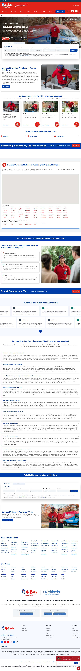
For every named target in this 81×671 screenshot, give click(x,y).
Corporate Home (76, 637)
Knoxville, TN (34, 540)
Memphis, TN (34, 548)
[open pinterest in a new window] (67, 19)
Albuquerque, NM (5, 540)
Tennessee (63, 571)
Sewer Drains (33, 136)
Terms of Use (24, 661)
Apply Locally (76, 5)
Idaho (12, 574)
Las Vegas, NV (34, 543)
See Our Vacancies (7, 520)
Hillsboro (27, 213)
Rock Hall (50, 210)
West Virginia (74, 569)
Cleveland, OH (4, 550)
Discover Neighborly (26, 614)
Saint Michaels (51, 213)
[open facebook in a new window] (64, 19)
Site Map (74, 635)
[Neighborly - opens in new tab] (6, 646)
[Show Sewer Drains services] (52, 136)
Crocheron (13, 215)
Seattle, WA (64, 554)
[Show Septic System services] (78, 136)
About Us (43, 11)
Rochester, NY (54, 552)
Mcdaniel (35, 215)
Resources (51, 11)
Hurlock (27, 215)
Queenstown (44, 217)
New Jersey (44, 571)
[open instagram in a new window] (73, 19)
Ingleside (27, 217)
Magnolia (20, 224)
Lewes (20, 222)
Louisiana (23, 574)
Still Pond (58, 208)
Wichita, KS (73, 554)
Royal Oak (51, 212)
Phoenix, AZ (54, 543)
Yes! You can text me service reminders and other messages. (17, 53)
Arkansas (3, 571)
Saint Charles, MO (65, 540)
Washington (74, 567)
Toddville (58, 217)
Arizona (3, 569)
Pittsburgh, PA (54, 545)
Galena (20, 216)
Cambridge (5, 213)
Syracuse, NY (74, 543)
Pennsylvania (54, 574)
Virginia (63, 578)
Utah (62, 576)
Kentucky (23, 571)
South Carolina (64, 567)
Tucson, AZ (73, 545)
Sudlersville (59, 210)
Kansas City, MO (25, 554)
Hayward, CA (24, 549)
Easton (20, 211)
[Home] (1, 15)
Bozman (5, 212)
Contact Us (48, 630)
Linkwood (35, 208)
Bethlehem (5, 208)
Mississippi (33, 571)
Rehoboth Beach (29, 224)
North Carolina (44, 578)
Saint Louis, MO (64, 543)
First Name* (6, 48)
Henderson (28, 212)
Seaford (35, 222)
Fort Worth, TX (24, 547)
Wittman (65, 212)
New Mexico (44, 574)
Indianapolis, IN (24, 551)
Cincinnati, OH (4, 548)
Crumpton (12, 217)
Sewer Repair (45, 113)
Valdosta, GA (74, 548)
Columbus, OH (14, 544)
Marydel (35, 212)
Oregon (53, 571)
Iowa (22, 567)
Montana (33, 576)
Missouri (33, 574)
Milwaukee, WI (44, 540)
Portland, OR (54, 548)
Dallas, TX (13, 547)
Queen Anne (44, 215)
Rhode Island (54, 578)
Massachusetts (24, 578)
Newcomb (43, 208)
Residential (4, 11)
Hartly (12, 224)
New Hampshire (45, 569)
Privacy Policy (26, 55)
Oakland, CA (44, 548)
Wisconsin (73, 571)
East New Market (20, 209)
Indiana (13, 578)
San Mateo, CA (64, 549)
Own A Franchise (49, 635)
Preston (43, 212)
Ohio (52, 567)
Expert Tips (75, 630)
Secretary (50, 215)
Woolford (65, 213)
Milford (27, 222)
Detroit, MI (13, 551)
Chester (5, 217)
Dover (5, 224)
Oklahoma (53, 569)
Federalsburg (21, 212)
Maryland (17, 15)
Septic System (60, 136)
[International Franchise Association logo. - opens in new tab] (3, 646)
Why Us (35, 11)
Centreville (5, 215)
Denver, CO (14, 549)
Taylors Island (59, 212)
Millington (35, 217)
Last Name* (19, 48)
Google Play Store (60, 614)
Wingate (65, 210)
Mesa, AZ (33, 550)
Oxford (43, 210)
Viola (35, 224)
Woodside (43, 222)
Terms (21, 55)
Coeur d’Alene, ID (5, 552)
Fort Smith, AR (24, 544)
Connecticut (4, 578)
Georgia (13, 571)
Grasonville (28, 208)
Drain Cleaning (7, 114)
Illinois (12, 576)
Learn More (6, 125)
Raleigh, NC (54, 550)
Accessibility (38, 661)
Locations (10, 15)
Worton (65, 215)
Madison (35, 210)
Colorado (3, 576)
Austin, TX (3, 543)
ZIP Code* (59, 48)
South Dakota (64, 569)
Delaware (13, 567)
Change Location (19, 6)
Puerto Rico (54, 576)
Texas (62, 574)
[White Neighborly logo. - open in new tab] (4, 1)
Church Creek (13, 208)
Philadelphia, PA (55, 540)
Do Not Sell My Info (46, 661)
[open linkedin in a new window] (76, 19)
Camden (5, 222)
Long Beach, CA (35, 545)
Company (48, 625)
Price (42, 213)
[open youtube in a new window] (70, 19)
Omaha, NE (43, 554)
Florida (13, 569)
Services (24, 625)
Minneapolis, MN (45, 543)
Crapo (12, 213)
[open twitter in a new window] (79, 19)
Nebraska (33, 578)
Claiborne (12, 212)
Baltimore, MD (4, 545)
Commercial (13, 11)
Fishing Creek (21, 214)
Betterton (5, 210)
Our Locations (75, 633)
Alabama (3, 567)
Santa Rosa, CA (64, 551)
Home (4, 15)
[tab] (8, 43)
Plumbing (25, 113)
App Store (48, 614)
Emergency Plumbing (25, 11)
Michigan (33, 567)
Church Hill (13, 210)
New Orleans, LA (45, 545)
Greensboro (28, 210)
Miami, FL (33, 552)
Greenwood (13, 222)
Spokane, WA (74, 540)
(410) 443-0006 (73, 11)
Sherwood (51, 217)
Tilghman (58, 215)
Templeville (59, 213)
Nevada (43, 567)
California (3, 574)
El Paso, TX (13, 554)
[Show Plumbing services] (25, 136)
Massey (35, 213)
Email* (31, 48)
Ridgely (50, 208)
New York (43, 576)
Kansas (23, 569)
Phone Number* (46, 48)
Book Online (61, 11)
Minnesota (33, 569)
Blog (73, 628)
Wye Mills (66, 217)
